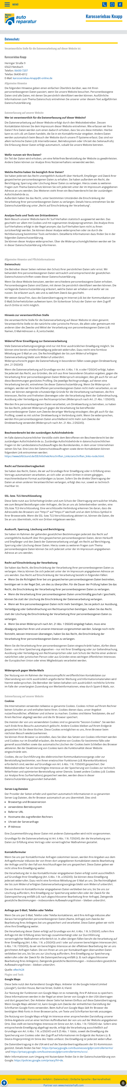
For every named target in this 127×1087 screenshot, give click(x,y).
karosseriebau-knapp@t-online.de (32, 78)
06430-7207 (21, 70)
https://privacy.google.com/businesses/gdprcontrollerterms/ (77, 1048)
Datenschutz (61, 1079)
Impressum (34, 1079)
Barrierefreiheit (102, 1079)
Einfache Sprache (80, 1079)
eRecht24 (18, 969)
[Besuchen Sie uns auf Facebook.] (120, 4)
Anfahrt (47, 1079)
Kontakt (21, 1079)
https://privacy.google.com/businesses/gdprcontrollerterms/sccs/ (49, 1051)
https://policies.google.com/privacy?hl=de (38, 1060)
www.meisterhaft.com (71, 1085)
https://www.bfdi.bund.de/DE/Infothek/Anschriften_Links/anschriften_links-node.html (54, 456)
